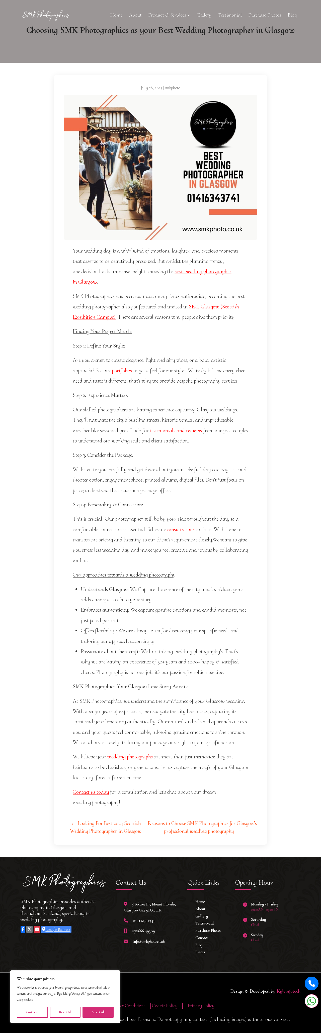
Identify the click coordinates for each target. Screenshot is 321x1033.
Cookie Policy (164, 1006)
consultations (181, 529)
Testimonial (230, 15)
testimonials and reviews (176, 430)
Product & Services (167, 15)
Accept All (98, 1012)
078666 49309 (143, 931)
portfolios (122, 370)
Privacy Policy (201, 1006)
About (135, 15)
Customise (32, 1012)
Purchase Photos (264, 15)
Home (116, 15)
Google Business (57, 929)
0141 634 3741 (144, 920)
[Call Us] (311, 983)
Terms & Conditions (126, 1006)
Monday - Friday (264, 904)
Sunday (257, 935)
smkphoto (172, 87)
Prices (200, 952)
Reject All (65, 1012)
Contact (201, 937)
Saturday (258, 919)
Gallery (204, 15)
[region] (65, 996)
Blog (292, 15)
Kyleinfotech (288, 991)
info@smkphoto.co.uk (149, 941)
